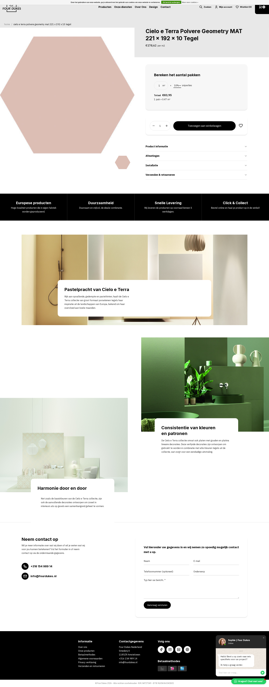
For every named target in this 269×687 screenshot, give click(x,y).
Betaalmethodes (86, 654)
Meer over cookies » (190, 2)
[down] (153, 125)
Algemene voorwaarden (90, 658)
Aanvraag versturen (157, 605)
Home (7, 24)
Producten (104, 6)
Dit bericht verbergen (171, 2)
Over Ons (140, 6)
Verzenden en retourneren (91, 666)
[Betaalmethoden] (162, 668)
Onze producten (86, 650)
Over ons (82, 647)
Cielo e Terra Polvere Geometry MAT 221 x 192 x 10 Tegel (42, 24)
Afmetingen (152, 155)
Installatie (152, 165)
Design (153, 6)
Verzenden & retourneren (160, 174)
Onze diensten (123, 6)
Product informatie (157, 146)
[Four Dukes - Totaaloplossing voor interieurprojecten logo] (12, 7)
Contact (166, 6)
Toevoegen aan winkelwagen (204, 125)
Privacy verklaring (87, 662)
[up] (166, 125)
